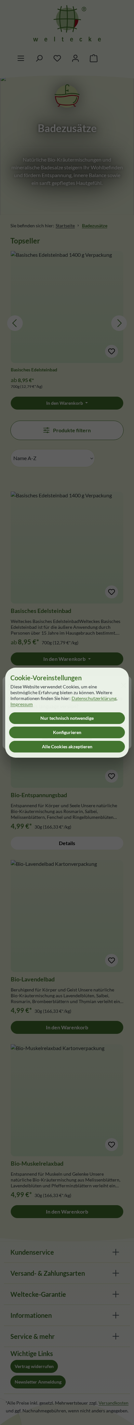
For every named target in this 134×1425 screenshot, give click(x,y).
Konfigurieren (67, 732)
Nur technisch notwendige (67, 718)
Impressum (21, 704)
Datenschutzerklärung (94, 698)
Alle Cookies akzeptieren (67, 746)
